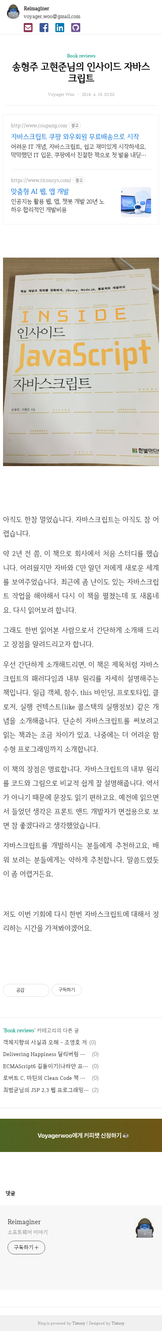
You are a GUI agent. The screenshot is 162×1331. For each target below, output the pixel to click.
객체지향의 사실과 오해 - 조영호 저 (45, 1042)
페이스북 (63, 1167)
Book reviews (81, 55)
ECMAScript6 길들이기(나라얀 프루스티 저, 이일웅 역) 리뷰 (46, 1066)
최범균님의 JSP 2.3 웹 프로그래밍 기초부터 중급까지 (46, 1090)
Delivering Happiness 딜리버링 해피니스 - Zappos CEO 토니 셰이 (46, 1054)
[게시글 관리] (41, 990)
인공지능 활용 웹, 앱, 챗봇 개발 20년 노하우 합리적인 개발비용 (57, 206)
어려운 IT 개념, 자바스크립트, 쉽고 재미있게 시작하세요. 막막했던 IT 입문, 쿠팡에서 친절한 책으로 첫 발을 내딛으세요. (78, 151)
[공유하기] (31, 990)
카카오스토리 (81, 1167)
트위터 (99, 1167)
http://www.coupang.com (39, 125)
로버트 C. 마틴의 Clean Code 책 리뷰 (46, 1078)
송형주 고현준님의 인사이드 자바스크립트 (81, 72)
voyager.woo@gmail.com (52, 16)
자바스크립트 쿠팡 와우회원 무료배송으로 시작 (75, 136)
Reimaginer (36, 8)
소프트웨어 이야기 (28, 1232)
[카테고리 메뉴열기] (148, 11)
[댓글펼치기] (18, 1193)
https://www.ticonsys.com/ (41, 180)
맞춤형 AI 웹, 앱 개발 (40, 191)
